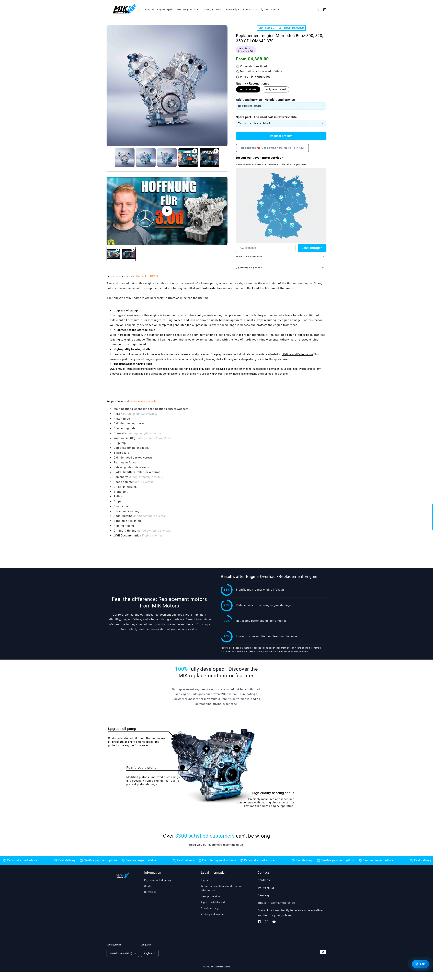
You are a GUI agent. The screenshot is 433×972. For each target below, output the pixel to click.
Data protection (210, 896)
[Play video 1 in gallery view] (188, 157)
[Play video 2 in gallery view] (209, 157)
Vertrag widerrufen (212, 914)
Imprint (205, 880)
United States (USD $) (121, 953)
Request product (281, 136)
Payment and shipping (157, 880)
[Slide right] (223, 157)
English (148, 953)
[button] (317, 9)
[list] (167, 211)
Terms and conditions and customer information (222, 888)
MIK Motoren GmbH (220, 967)
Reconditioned (248, 89)
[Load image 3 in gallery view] (167, 157)
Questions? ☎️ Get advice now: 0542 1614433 (272, 147)
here (276, 910)
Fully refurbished (276, 89)
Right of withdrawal (213, 902)
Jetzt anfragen (312, 248)
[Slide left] (110, 157)
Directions (150, 892)
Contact (149, 886)
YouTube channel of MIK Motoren (290, 651)
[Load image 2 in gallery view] (145, 157)
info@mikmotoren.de (281, 902)
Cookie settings (210, 908)
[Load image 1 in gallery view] (124, 157)
